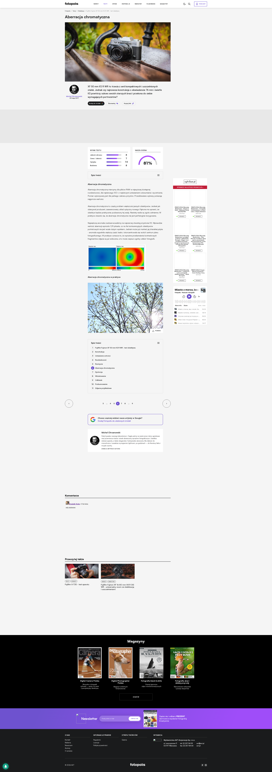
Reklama (68, 743)
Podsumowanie (101, 384)
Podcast (202, 4)
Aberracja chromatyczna (105, 368)
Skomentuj (111, 103)
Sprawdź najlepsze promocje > (190, 187)
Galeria (124, 740)
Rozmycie (99, 364)
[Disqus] (118, 526)
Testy (105, 4)
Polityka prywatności (100, 745)
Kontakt (67, 740)
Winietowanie (100, 376)
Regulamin (97, 740)
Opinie (114, 4)
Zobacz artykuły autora (110, 449)
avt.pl (198, 746)
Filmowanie (151, 4)
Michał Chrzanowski (74, 96)
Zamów (136, 697)
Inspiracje (126, 4)
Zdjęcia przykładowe (103, 388)
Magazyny (164, 4)
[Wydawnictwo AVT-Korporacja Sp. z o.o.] (157, 744)
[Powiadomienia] (6, 766)
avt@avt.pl (200, 743)
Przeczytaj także (74, 559)
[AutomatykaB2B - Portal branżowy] (137, 765)
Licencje (96, 743)
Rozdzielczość (100, 360)
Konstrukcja (99, 352)
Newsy (96, 4)
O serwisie (68, 751)
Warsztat (138, 4)
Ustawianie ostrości (102, 356)
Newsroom (68, 745)
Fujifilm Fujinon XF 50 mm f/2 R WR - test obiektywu (115, 348)
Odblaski (98, 380)
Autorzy (67, 748)
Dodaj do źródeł (94, 103)
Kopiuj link (127, 103)
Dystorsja (99, 372)
